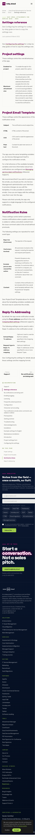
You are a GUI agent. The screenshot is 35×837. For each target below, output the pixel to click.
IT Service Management (9, 662)
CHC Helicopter (7, 772)
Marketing (5, 665)
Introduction (8, 437)
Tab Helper (5, 745)
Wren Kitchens (6, 769)
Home (4, 10)
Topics (4, 797)
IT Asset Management (9, 624)
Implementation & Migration (11, 646)
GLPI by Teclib (6, 696)
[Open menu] (31, 4)
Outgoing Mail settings (11, 322)
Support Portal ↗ (7, 803)
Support (6, 386)
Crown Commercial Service (10, 691)
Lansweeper (6, 702)
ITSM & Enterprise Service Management (14, 630)
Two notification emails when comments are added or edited (18, 411)
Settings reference (10, 389)
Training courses (7, 655)
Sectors (5, 659)
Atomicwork (6, 688)
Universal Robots (7, 781)
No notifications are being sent (13, 392)
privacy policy (25, 525)
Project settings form (10, 440)
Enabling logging (9, 395)
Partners (5, 676)
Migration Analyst (7, 724)
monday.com (6, 705)
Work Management (8, 632)
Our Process (6, 756)
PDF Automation (7, 736)
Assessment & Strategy (9, 640)
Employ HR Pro (6, 775)
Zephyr (4, 711)
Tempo (4, 708)
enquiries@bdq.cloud (13, 569)
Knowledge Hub (7, 794)
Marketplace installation (11, 434)
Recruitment (6, 668)
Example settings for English (13, 431)
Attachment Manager (9, 721)
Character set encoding (11, 408)
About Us (5, 753)
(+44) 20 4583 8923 (8, 575)
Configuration (8, 405)
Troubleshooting (9, 422)
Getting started (9, 419)
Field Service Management (10, 733)
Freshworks (5, 693)
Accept (16, 830)
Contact (5, 762)
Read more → (6, 784)
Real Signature (6, 742)
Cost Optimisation (8, 643)
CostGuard (5, 727)
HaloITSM (5, 699)
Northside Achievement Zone (11, 778)
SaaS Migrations (7, 671)
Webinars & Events (8, 800)
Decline (7, 830)
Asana (4, 682)
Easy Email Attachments (10, 730)
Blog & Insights (6, 791)
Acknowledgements (10, 425)
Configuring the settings (11, 443)
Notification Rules (9, 458)
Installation (7, 428)
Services (5, 637)
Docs (9, 12)
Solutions (6, 618)
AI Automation (6, 621)
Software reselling (8, 714)
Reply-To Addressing (9, 461)
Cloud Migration (7, 627)
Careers (4, 759)
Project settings (8, 451)
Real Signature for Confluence (11, 739)
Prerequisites (8, 416)
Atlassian (5, 685)
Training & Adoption (8, 652)
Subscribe (9, 530)
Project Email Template (10, 454)
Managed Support (8, 649)
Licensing (7, 398)
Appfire (4, 679)
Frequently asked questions (12, 402)
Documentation (10, 383)
